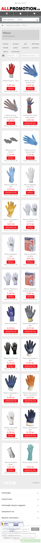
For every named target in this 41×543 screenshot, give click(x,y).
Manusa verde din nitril (30, 462)
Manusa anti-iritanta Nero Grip (10, 429)
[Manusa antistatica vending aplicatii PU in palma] (30, 278)
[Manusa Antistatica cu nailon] (11, 278)
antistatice (35, 44)
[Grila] (3, 56)
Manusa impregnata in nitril (10, 220)
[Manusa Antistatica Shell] (11, 244)
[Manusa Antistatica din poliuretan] (30, 209)
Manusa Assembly (11, 323)
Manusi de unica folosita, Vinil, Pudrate (11, 116)
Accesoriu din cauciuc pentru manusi (30, 116)
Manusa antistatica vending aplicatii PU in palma (30, 291)
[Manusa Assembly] (11, 313)
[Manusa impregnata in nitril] (11, 209)
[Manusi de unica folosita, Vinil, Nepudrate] (30, 70)
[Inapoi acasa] (2, 25)
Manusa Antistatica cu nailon (11, 290)
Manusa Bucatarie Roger (11, 463)
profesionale (16, 52)
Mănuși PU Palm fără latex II (11, 359)
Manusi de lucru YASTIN (10, 151)
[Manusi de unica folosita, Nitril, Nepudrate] (30, 140)
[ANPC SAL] (12, 524)
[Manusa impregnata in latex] (30, 313)
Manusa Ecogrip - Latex (11, 81)
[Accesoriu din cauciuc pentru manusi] (30, 105)
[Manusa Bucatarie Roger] (11, 452)
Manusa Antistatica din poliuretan (30, 220)
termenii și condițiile (11, 538)
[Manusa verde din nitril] (30, 452)
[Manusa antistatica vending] (30, 244)
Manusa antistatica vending (30, 255)
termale (5, 48)
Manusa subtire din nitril (10, 186)
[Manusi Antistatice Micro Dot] (30, 174)
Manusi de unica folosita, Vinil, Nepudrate (30, 83)
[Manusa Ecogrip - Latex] (11, 70)
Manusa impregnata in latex (30, 324)
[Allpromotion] (20, 8)
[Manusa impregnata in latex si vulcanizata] (30, 383)
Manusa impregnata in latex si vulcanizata (30, 394)
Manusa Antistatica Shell (11, 255)
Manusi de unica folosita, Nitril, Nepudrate (30, 152)
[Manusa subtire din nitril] (11, 174)
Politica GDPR (21, 3)
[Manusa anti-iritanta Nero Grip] (11, 417)
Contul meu (7, 499)
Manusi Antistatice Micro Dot (30, 186)
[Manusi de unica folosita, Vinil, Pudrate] (11, 105)
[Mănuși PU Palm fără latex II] (11, 348)
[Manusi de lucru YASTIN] (11, 140)
